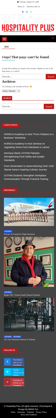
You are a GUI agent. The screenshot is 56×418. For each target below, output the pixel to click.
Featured (17, 336)
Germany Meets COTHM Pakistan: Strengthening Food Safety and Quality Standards (24, 156)
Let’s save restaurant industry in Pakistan (19, 340)
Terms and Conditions (29, 415)
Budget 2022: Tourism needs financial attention (22, 295)
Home (13, 412)
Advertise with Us (33, 7)
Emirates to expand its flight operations (19, 234)
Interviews (21, 412)
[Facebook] (23, 12)
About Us (21, 7)
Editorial (8, 231)
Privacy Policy (41, 412)
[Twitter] (27, 12)
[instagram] (31, 12)
